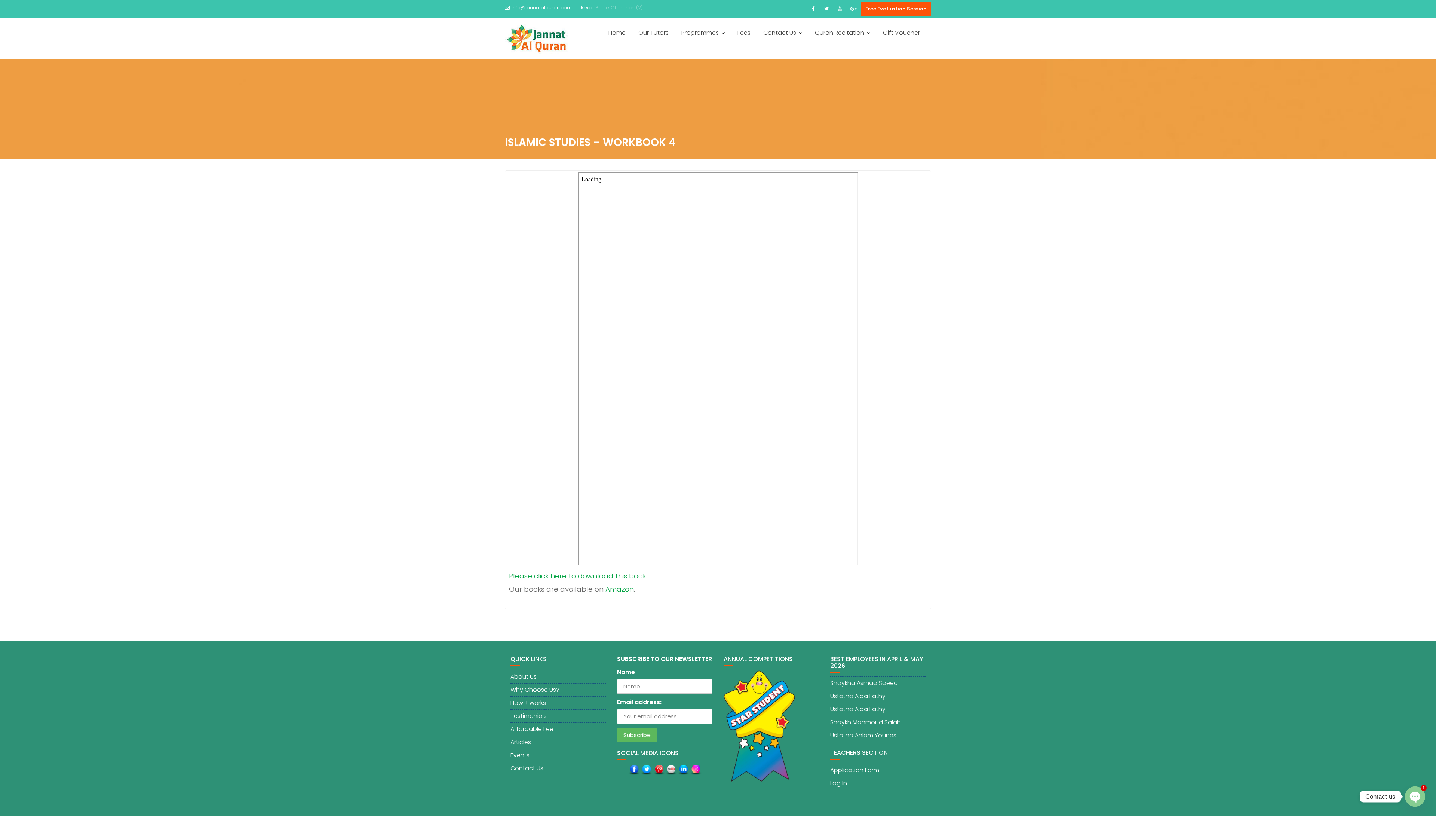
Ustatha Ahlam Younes (863, 735)
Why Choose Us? (534, 689)
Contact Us (779, 32)
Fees (744, 32)
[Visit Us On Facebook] (634, 769)
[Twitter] (826, 9)
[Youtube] (840, 9)
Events (520, 755)
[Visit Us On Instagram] (696, 769)
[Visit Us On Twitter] (646, 769)
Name (626, 672)
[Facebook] (813, 9)
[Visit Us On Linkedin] (683, 769)
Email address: (639, 702)
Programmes (700, 32)
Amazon (619, 589)
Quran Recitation (839, 32)
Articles (520, 742)
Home (617, 32)
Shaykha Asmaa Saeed (864, 683)
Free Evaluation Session (896, 8)
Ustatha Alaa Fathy (858, 696)
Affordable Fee (531, 729)
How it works (528, 703)
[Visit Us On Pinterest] (659, 769)
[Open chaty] (1415, 790)
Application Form (854, 770)
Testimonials (528, 716)
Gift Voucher (901, 32)
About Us (523, 676)
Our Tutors (653, 32)
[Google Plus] (853, 9)
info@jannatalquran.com (542, 7)
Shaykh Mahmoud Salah (865, 722)
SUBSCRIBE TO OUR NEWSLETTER (664, 659)
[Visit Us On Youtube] (671, 769)
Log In (838, 783)
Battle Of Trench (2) (619, 7)
